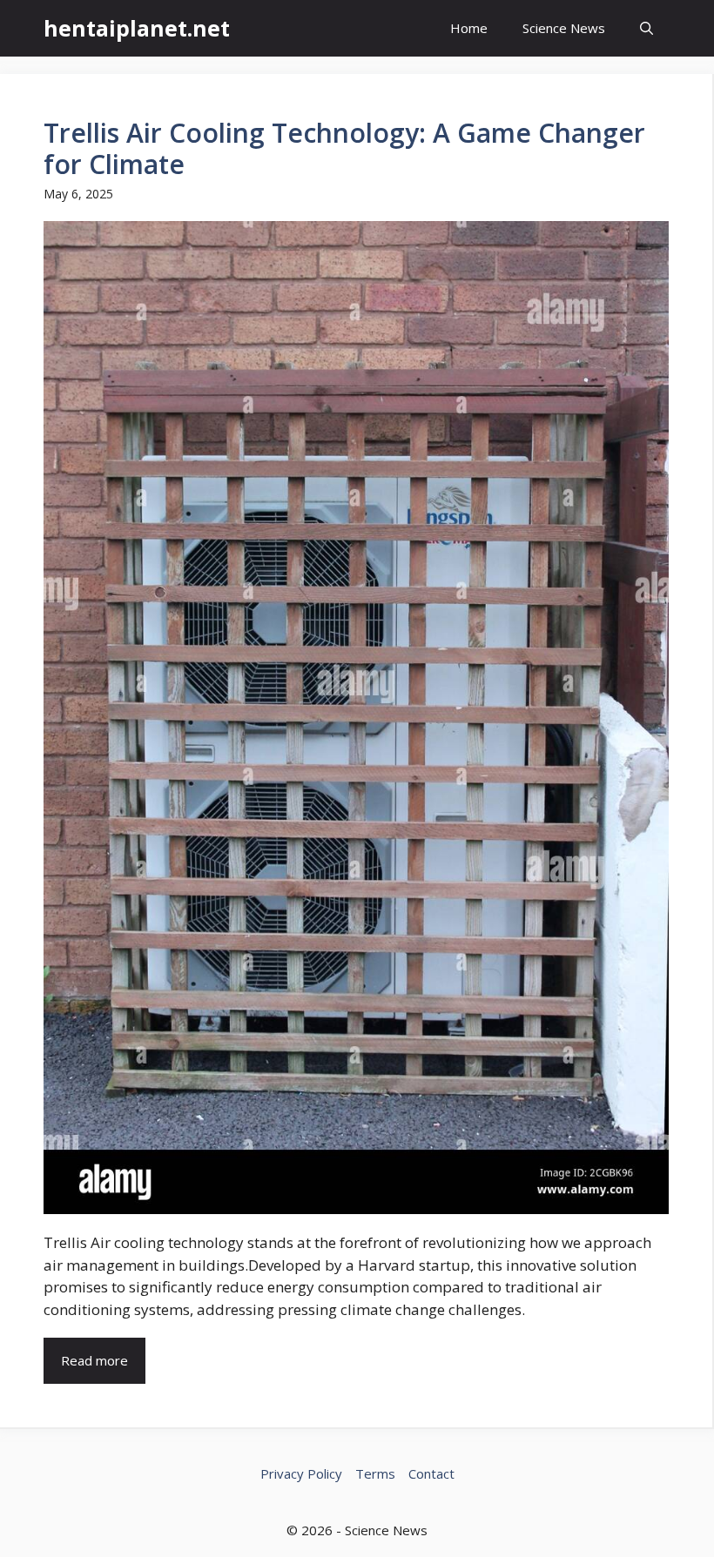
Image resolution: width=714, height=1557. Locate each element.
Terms (375, 1473)
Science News (563, 28)
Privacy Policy (301, 1473)
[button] (646, 28)
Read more (94, 1360)
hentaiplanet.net (137, 28)
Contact (431, 1473)
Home (469, 28)
